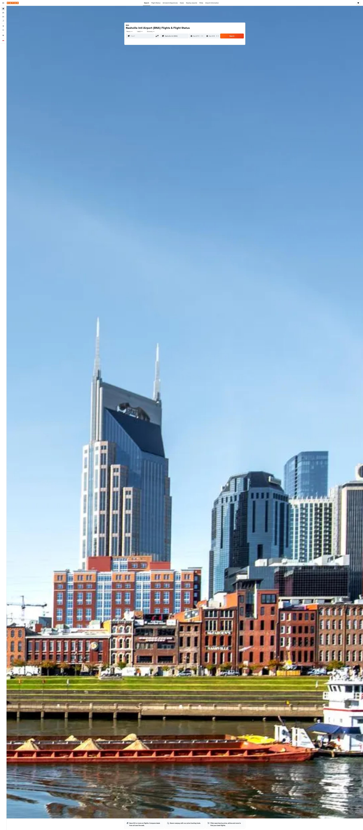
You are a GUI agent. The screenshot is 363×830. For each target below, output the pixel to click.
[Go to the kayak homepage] (13, 3)
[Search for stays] (3, 13)
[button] (3, 3)
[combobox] (129, 31)
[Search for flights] (3, 9)
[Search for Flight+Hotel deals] (3, 21)
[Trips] (3, 35)
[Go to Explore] (3, 26)
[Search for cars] (3, 17)
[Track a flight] (3, 30)
